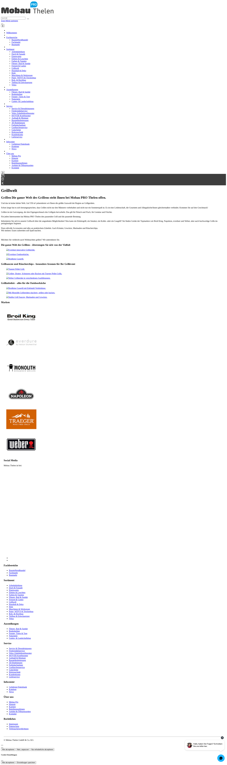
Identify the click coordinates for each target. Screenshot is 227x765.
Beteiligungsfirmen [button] (19, 163)
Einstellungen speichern (26, 763)
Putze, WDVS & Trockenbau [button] (24, 78)
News (11, 692)
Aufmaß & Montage (17, 658)
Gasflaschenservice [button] (19, 127)
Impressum (13, 724)
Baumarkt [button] (16, 44)
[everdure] (20, 250)
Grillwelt (12, 602)
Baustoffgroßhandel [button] (20, 40)
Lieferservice (14, 677)
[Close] (2, 745)
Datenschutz (14, 726)
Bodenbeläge (14, 631)
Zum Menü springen (9, 21)
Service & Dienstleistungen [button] (23, 108)
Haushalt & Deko (16, 604)
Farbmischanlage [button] (19, 125)
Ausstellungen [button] (12, 89)
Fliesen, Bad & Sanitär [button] (21, 63)
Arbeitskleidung (15, 585)
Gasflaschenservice (17, 667)
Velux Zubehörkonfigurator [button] (23, 113)
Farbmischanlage (16, 665)
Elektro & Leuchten (17, 592)
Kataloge (12, 689)
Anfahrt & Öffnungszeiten (20, 711)
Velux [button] (14, 85)
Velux (11, 618)
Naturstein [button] (16, 99)
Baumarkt (13, 575)
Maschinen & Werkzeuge (19, 609)
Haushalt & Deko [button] (19, 70)
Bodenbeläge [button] (17, 94)
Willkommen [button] (11, 33)
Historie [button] (15, 158)
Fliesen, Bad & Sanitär (18, 597)
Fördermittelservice (17, 651)
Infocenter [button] (10, 142)
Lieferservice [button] (17, 137)
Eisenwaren (14, 590)
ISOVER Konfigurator (18, 655)
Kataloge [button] (15, 146)
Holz (11, 607)
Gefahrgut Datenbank (18, 687)
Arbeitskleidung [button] (18, 52)
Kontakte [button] (15, 168)
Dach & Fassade (16, 588)
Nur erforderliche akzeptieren (42, 750)
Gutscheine (13, 670)
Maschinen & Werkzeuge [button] (22, 75)
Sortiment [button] (10, 49)
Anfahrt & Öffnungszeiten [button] (22, 165)
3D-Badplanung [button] (18, 123)
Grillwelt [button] (15, 68)
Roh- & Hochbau (16, 614)
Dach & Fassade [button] (18, 54)
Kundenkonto (14, 674)
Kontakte (13, 714)
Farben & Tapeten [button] (19, 61)
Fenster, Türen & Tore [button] (21, 97)
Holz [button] (14, 73)
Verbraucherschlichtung (19, 729)
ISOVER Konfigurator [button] (21, 116)
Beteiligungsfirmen (17, 709)
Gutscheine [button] (16, 130)
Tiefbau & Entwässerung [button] (22, 82)
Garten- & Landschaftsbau (20, 638)
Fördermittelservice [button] (19, 111)
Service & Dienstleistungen (20, 648)
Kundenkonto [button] (17, 134)
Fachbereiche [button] (11, 37)
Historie (12, 704)
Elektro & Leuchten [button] (20, 59)
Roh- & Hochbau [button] (19, 80)
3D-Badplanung (15, 663)
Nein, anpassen (23, 750)
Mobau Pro (13, 702)
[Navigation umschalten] (2, 23)
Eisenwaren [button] (16, 56)
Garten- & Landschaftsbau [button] (22, 101)
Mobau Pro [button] (16, 156)
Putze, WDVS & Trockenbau (21, 611)
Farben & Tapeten (16, 595)
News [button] (14, 149)
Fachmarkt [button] (16, 42)
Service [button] (9, 106)
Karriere (12, 707)
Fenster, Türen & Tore (18, 633)
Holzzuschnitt (14, 672)
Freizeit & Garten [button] (19, 66)
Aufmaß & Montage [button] (20, 118)
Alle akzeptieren (8, 750)
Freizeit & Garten (16, 599)
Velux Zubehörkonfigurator (20, 653)
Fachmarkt (13, 573)
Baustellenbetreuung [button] (20, 120)
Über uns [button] (10, 153)
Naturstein (13, 636)
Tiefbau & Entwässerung (19, 616)
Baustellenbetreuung (17, 660)
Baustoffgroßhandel (17, 570)
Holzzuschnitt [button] (17, 132)
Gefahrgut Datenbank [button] (21, 144)
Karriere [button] (15, 161)
